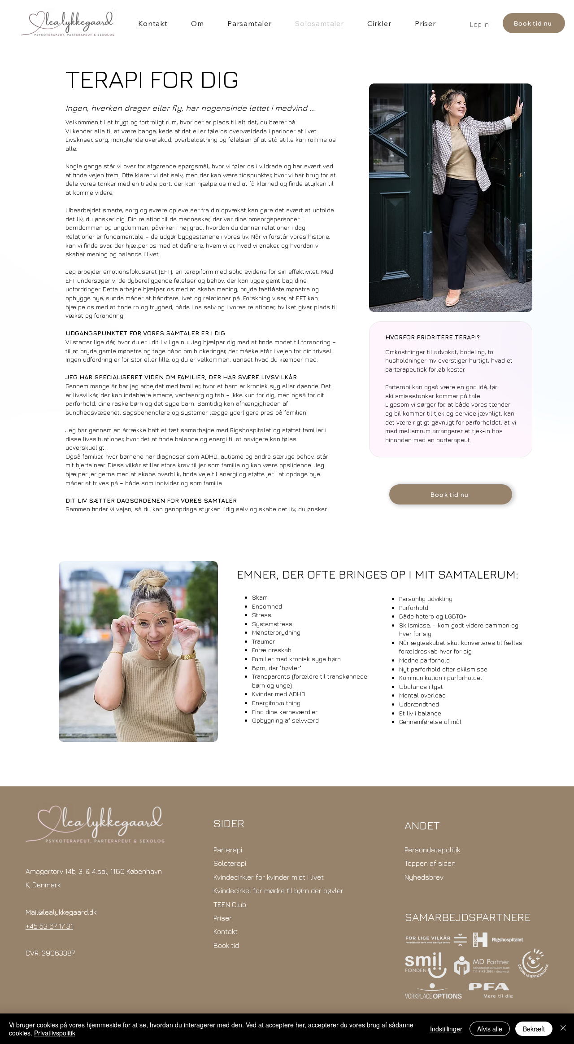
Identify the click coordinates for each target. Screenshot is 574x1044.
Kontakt (225, 931)
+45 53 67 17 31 (49, 926)
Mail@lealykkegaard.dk (61, 912)
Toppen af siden (430, 863)
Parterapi (227, 850)
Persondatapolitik (432, 850)
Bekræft (534, 1028)
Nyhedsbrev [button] (424, 877)
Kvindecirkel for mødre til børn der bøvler (278, 890)
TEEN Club (229, 904)
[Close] (563, 1029)
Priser (222, 918)
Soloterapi (229, 863)
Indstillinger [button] (446, 1028)
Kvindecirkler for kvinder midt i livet (268, 877)
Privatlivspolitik (54, 1032)
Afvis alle (489, 1028)
